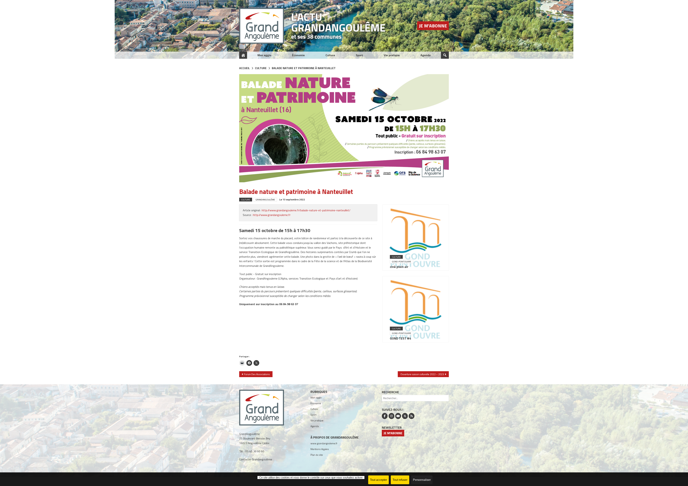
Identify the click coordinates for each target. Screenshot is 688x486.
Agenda (426, 55)
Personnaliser (422, 479)
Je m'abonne (433, 25)
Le (292, 199)
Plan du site (316, 455)
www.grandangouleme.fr (323, 443)
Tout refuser (400, 479)
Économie (298, 55)
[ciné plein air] (416, 238)
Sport (359, 55)
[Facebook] (385, 416)
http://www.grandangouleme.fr (271, 215)
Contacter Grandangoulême (255, 459)
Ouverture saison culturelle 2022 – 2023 (422, 374)
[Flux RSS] (411, 416)
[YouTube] (398, 416)
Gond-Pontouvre (401, 261)
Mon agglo (264, 55)
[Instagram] (391, 416)
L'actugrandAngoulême (338, 22)
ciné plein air (399, 266)
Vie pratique (392, 55)
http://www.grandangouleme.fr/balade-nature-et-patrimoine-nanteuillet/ (306, 210)
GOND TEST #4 (400, 338)
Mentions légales (319, 449)
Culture (330, 55)
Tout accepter (378, 479)
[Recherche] (445, 55)
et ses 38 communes (316, 36)
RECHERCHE (390, 392)
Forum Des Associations (257, 374)
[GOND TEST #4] (416, 309)
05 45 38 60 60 (254, 451)
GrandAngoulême (265, 199)
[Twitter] (405, 416)
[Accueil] (243, 55)
